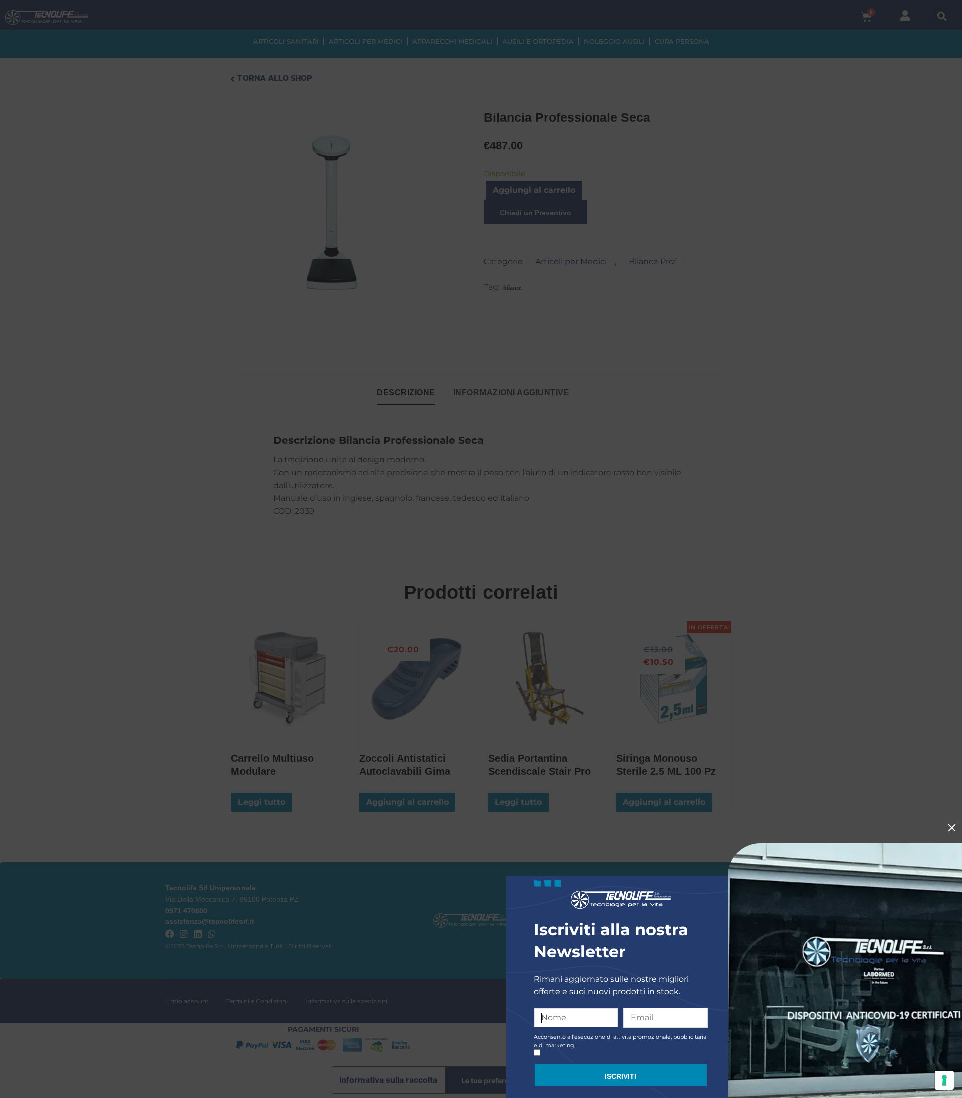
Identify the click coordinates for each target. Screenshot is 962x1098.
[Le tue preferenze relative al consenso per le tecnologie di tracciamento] (944, 1080)
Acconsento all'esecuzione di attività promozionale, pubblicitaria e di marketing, (620, 1041)
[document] (481, 549)
